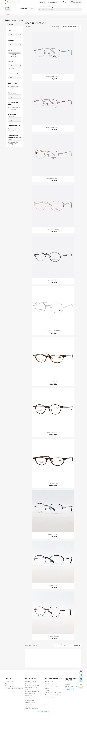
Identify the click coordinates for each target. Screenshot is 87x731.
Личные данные (49, 681)
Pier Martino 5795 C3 (53, 280)
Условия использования (32, 691)
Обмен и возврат (30, 693)
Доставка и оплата (30, 681)
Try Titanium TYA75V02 (53, 331)
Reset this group (12, 68)
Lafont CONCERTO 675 (53, 433)
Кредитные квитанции (51, 686)
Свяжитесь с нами (13, 2)
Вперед (77, 645)
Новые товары (9, 684)
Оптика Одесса (29, 700)
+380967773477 (69, 690)
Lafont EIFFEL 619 (53, 483)
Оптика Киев (28, 698)
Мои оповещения (50, 697)
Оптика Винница (29, 696)
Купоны (47, 690)
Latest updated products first (71, 27)
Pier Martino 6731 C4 (53, 229)
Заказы (47, 684)
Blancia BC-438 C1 (53, 585)
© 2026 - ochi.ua (43, 712)
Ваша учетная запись (53, 678)
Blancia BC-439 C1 (53, 534)
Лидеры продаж (9, 686)
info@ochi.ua (77, 686)
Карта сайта (28, 704)
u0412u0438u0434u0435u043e (14, 688)
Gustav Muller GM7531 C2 (53, 127)
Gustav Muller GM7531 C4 (53, 76)
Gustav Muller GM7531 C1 (53, 178)
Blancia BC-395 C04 (53, 636)
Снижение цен (9, 681)
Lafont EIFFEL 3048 (53, 382)
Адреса (47, 688)
